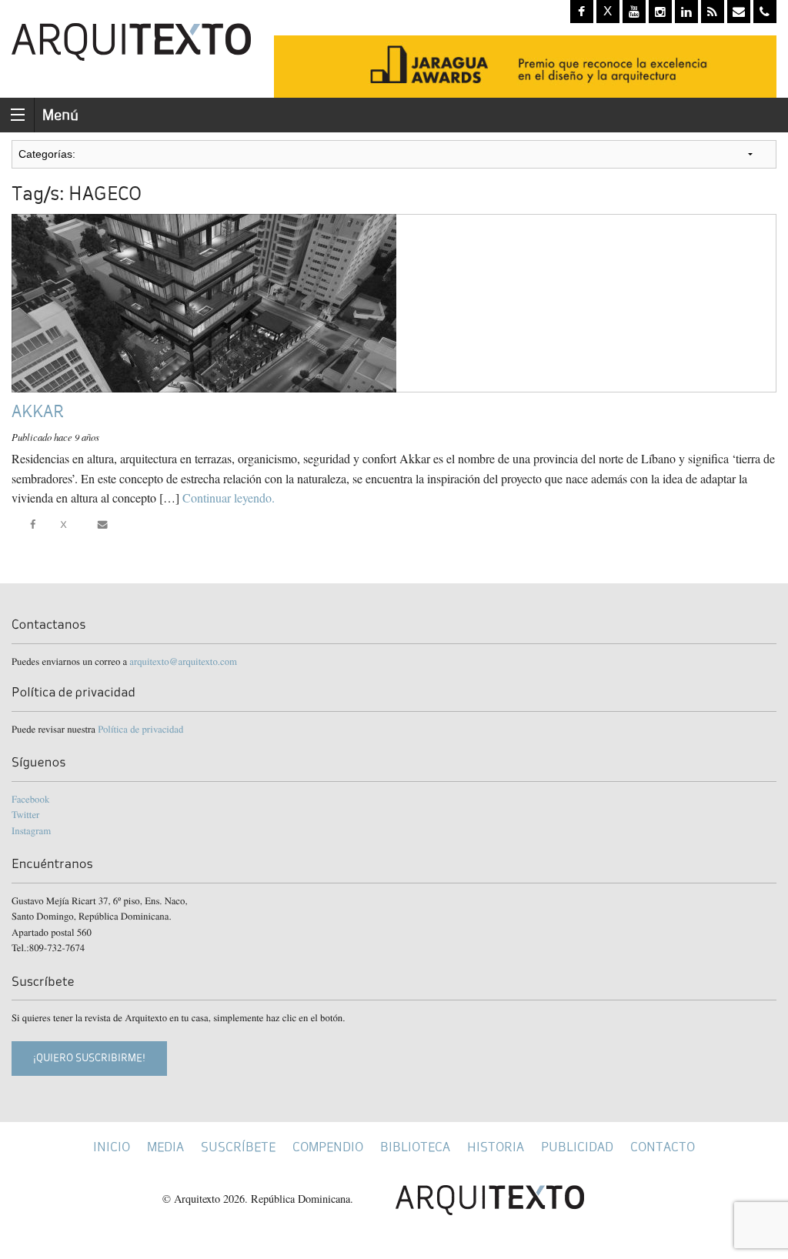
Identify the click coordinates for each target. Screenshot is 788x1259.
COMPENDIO (327, 1147)
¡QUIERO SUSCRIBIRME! (89, 1058)
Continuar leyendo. (228, 497)
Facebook (30, 799)
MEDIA (165, 1147)
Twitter (25, 814)
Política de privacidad (140, 729)
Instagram (31, 830)
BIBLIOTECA (415, 1147)
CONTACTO (662, 1147)
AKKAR (38, 411)
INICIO (111, 1147)
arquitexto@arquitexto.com (183, 661)
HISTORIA (495, 1147)
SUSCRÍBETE (238, 1147)
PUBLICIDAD (577, 1147)
